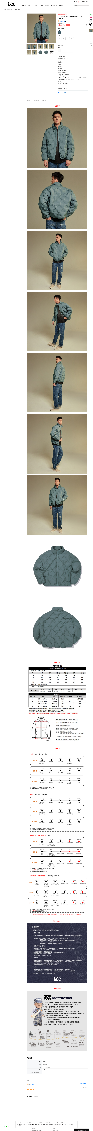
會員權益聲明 (55, 1130)
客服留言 (54, 1128)
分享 (60, 92)
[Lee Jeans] (12, 3)
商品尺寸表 (60, 45)
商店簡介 (34, 1128)
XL (72, 38)
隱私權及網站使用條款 (36, 1130)
